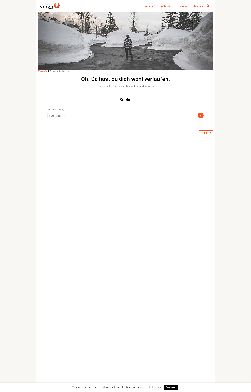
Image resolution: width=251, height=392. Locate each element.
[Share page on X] (210, 133)
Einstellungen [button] (154, 387)
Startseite (42, 71)
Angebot (150, 5)
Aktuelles (166, 5)
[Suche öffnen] (208, 5)
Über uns (198, 5)
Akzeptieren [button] (171, 387)
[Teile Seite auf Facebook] (205, 133)
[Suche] (201, 115)
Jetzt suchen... (56, 109)
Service (182, 5)
